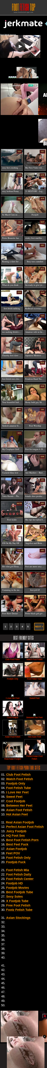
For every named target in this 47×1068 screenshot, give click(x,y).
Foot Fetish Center (20, 879)
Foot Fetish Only (18, 857)
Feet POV (13, 853)
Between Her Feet (19, 805)
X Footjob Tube (17, 901)
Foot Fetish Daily (18, 874)
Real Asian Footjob (20, 822)
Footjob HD (14, 883)
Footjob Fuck (16, 862)
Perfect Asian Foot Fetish (25, 826)
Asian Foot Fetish (19, 810)
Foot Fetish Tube (18, 788)
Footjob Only (15, 783)
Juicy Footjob (16, 831)
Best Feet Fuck (17, 844)
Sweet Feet (14, 796)
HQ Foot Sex (15, 835)
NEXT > (39, 626)
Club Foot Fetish (18, 774)
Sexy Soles (14, 896)
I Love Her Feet (17, 792)
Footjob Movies (17, 887)
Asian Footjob (16, 849)
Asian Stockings (18, 917)
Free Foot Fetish (18, 905)
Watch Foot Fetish (19, 779)
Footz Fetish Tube (19, 909)
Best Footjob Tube (19, 892)
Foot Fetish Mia (17, 870)
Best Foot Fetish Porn (22, 840)
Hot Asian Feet (17, 814)
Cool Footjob (15, 801)
